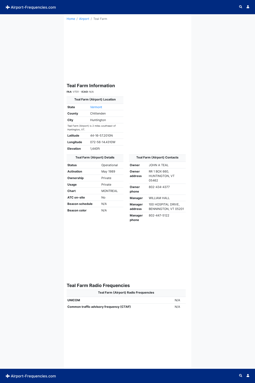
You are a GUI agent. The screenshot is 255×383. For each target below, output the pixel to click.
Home (71, 19)
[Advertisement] (32, 37)
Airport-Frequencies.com (33, 7)
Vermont (96, 107)
